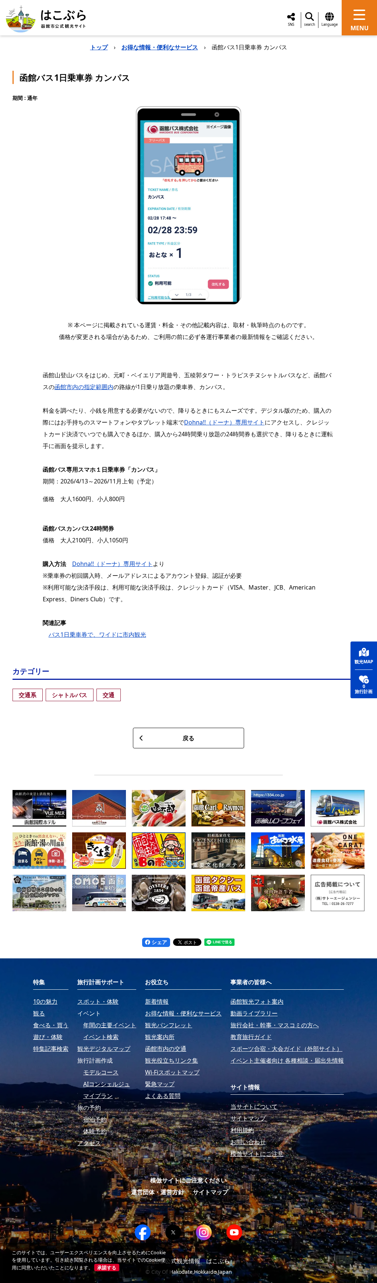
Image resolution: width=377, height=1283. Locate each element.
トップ (99, 47)
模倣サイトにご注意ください (188, 1180)
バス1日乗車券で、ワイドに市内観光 (97, 634)
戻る (188, 738)
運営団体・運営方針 (157, 1192)
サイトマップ (210, 1192)
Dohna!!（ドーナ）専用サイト (224, 422)
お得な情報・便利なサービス (159, 47)
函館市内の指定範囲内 (83, 387)
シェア (158, 941)
